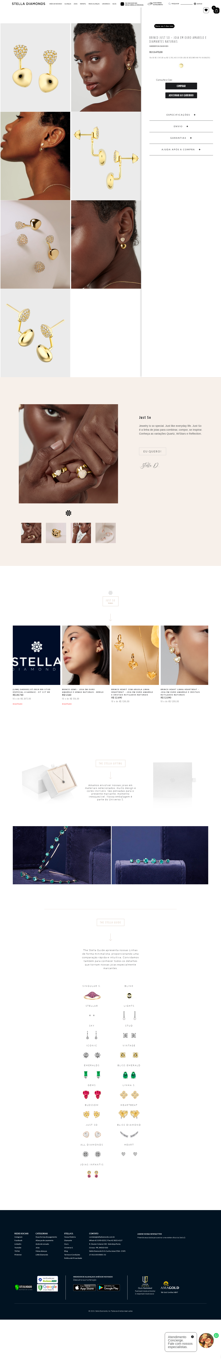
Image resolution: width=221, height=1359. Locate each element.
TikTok (17, 1251)
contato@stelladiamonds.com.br (102, 1237)
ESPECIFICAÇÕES (178, 114)
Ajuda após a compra (178, 149)
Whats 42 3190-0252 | (98, 1240)
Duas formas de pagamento (46, 1237)
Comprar (181, 86)
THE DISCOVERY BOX (131, 3)
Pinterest (17, 1255)
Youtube (17, 1247)
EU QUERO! (152, 451)
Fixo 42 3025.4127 (114, 1240)
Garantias (178, 138)
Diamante (68, 1240)
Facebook (18, 1240)
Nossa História (70, 1237)
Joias (38, 1247)
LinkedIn (17, 1244)
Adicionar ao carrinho (181, 95)
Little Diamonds (42, 1255)
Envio (178, 126)
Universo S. (68, 1247)
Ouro (66, 1244)
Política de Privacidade (73, 1258)
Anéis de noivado (42, 1244)
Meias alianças (41, 1251)
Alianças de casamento (44, 1240)
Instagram (18, 1237)
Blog (66, 1251)
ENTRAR (199, 4)
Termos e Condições (72, 1255)
